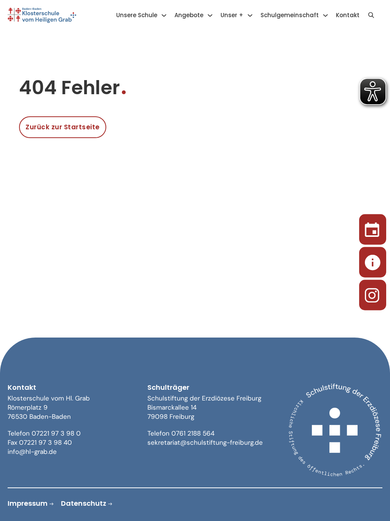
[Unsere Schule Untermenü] (164, 15)
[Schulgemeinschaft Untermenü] (325, 15)
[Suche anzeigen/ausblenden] (371, 15)
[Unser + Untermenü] (250, 15)
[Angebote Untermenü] (210, 15)
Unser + (232, 15)
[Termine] (372, 227)
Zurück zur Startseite (63, 127)
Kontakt (348, 15)
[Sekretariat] (372, 260)
